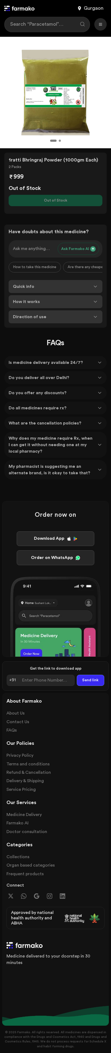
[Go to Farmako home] (19, 8)
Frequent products (25, 874)
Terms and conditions (28, 764)
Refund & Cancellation (28, 772)
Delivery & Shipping (25, 781)
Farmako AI (17, 823)
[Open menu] (100, 24)
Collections (17, 857)
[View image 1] (53, 141)
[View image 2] (60, 141)
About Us (15, 713)
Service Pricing (21, 789)
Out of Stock (55, 200)
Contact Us (17, 722)
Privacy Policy (19, 755)
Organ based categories (30, 865)
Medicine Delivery (24, 814)
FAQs (11, 730)
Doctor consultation (26, 832)
